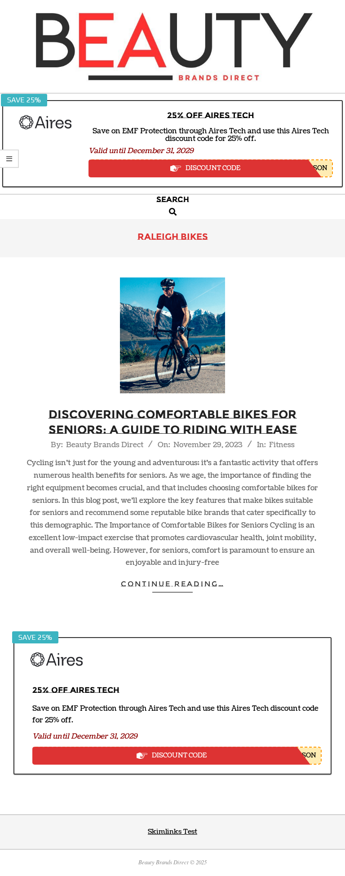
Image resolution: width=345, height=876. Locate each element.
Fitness (282, 445)
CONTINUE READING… (173, 584)
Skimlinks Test (172, 831)
